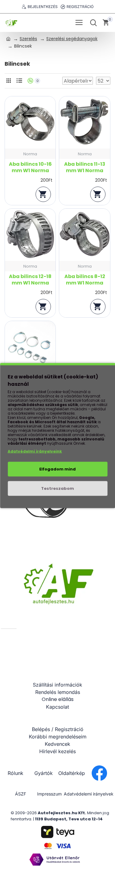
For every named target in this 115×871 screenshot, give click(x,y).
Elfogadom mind (57, 469)
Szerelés (28, 39)
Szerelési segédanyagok (72, 39)
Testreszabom (57, 488)
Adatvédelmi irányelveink (35, 451)
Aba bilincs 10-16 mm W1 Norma (30, 167)
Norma (30, 154)
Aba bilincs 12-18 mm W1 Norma (30, 279)
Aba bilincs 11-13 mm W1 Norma (84, 167)
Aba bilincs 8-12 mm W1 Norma (84, 279)
